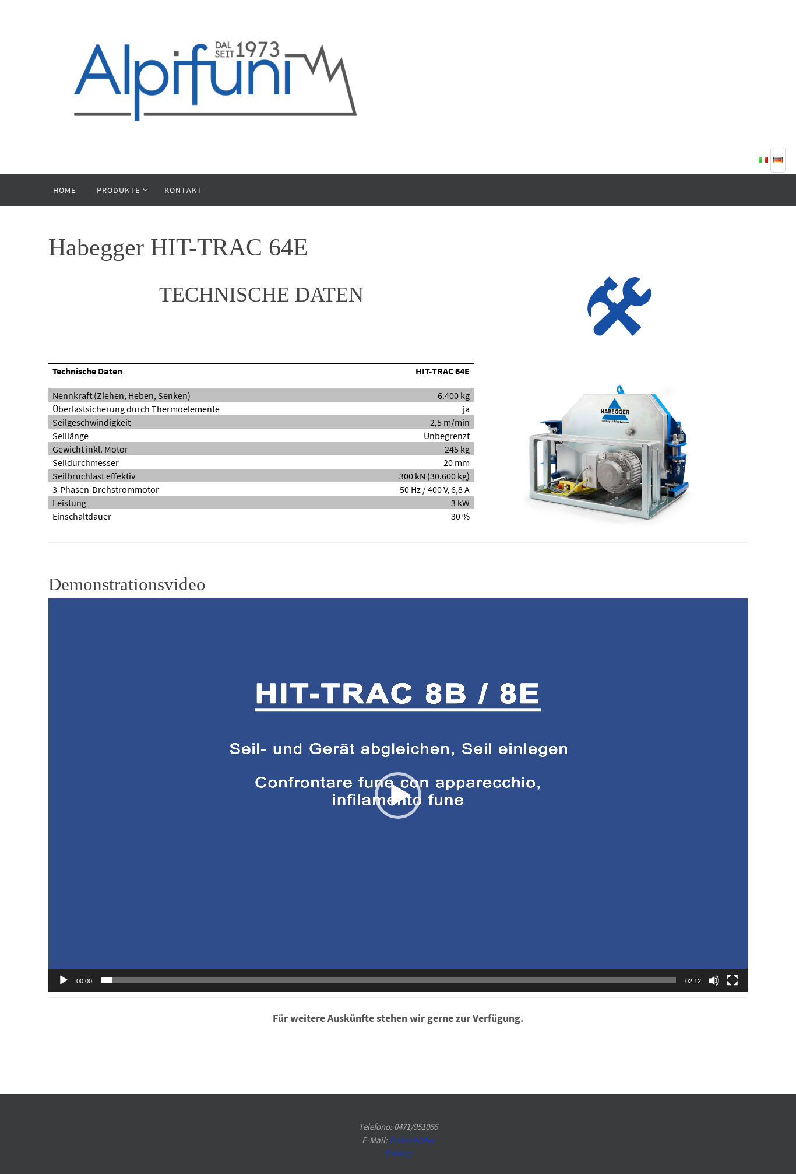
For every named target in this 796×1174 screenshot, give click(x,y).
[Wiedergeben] (63, 980)
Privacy (398, 1152)
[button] (398, 795)
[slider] (388, 980)
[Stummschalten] (714, 980)
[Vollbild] (732, 980)
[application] (398, 795)
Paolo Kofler (411, 1139)
